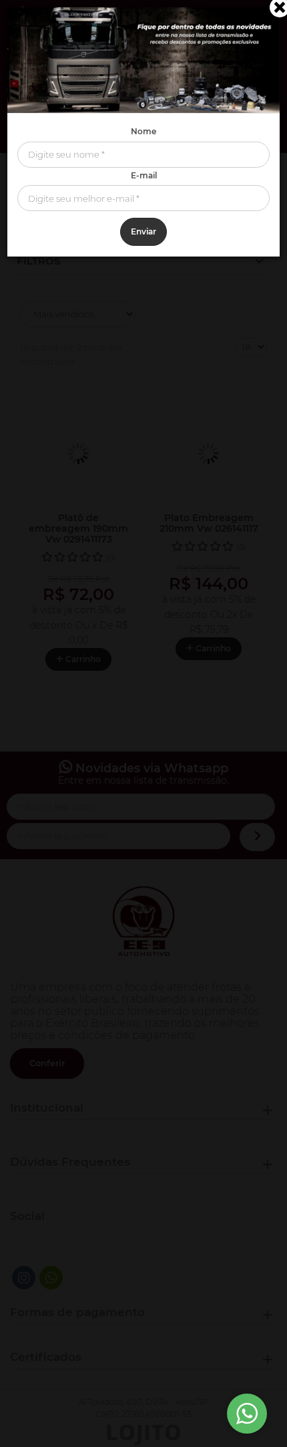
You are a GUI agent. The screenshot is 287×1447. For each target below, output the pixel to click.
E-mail (144, 175)
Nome (143, 131)
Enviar (143, 231)
